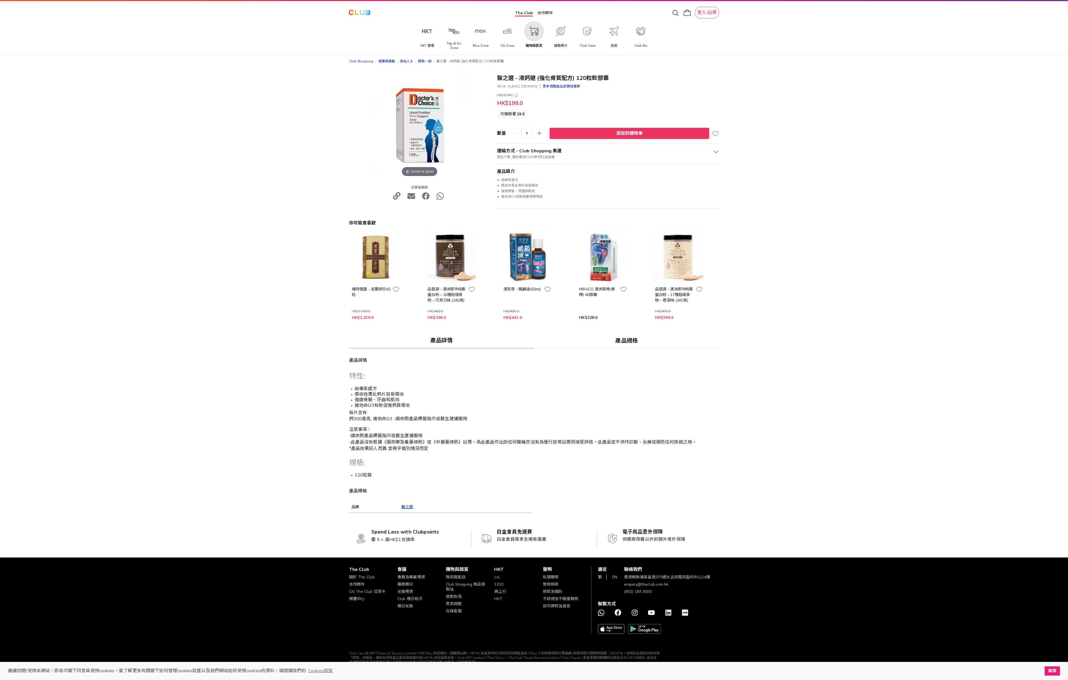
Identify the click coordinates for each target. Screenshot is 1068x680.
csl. (497, 577)
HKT (498, 598)
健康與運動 (386, 61)
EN (614, 577)
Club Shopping (361, 61)
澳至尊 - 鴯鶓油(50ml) (522, 289)
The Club (524, 13)
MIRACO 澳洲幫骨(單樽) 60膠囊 (597, 292)
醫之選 (407, 507)
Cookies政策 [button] (320, 671)
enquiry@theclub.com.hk (646, 584)
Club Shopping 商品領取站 (465, 587)
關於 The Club (362, 577)
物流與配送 (456, 577)
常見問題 (454, 603)
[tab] (441, 340)
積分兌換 (405, 606)
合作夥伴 (545, 13)
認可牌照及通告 (556, 606)
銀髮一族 (425, 61)
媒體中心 (357, 598)
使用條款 (551, 584)
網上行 (500, 591)
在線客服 (454, 611)
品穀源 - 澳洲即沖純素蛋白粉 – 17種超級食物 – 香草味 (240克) (674, 295)
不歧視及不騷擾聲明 (560, 598)
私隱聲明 (551, 577)
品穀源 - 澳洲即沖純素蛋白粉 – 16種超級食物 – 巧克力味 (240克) (446, 295)
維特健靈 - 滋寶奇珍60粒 (371, 292)
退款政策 (454, 596)
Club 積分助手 (409, 598)
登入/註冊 (707, 12)
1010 (498, 584)
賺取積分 (405, 584)
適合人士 (407, 61)
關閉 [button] (1052, 671)
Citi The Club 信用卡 (367, 591)
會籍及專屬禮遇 (411, 577)
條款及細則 (553, 591)
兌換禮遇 (405, 591)
